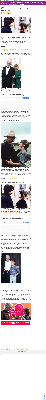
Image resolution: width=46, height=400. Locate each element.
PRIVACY (7, 0)
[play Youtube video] (16, 311)
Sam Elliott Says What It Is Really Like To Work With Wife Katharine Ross (15, 48)
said (13, 54)
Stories (2, 7)
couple (16, 37)
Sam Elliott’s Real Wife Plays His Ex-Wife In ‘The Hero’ (14, 178)
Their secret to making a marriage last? (10, 212)
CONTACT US (16, 0)
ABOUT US (1, 0)
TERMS (10, 0)
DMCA (13, 0)
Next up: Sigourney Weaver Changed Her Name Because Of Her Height (15, 323)
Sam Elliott (2, 37)
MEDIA (4, 0)
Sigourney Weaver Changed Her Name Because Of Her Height (18, 348)
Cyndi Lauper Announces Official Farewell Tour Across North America (17, 349)
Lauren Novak (6, 12)
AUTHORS (20, 0)
